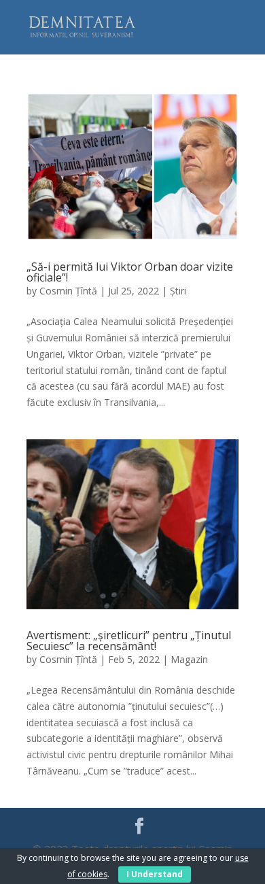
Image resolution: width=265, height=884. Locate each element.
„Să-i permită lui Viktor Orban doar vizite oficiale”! (129, 272)
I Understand (154, 874)
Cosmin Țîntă (68, 290)
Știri (178, 290)
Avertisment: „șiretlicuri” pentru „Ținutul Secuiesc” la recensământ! (128, 640)
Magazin (189, 659)
